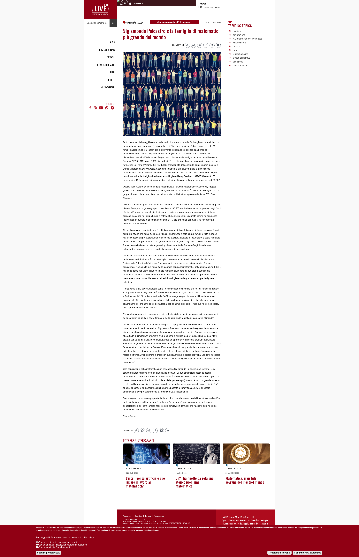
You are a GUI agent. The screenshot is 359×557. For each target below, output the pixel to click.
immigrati (237, 31)
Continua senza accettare (307, 553)
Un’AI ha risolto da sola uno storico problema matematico (195, 482)
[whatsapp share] (193, 45)
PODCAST (110, 57)
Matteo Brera (239, 42)
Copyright (138, 516)
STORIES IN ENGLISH (106, 64)
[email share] (218, 45)
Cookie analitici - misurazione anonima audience (62, 545)
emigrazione (239, 35)
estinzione (238, 62)
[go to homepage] (100, 9)
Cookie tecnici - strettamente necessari (57, 542)
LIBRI (112, 72)
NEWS (112, 42)
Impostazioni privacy (179, 523)
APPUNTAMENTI (108, 87)
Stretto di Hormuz (241, 58)
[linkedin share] (212, 45)
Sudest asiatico (240, 54)
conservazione (240, 65)
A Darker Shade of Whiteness (247, 39)
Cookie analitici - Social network (54, 547)
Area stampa (159, 516)
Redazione (127, 516)
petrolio (236, 46)
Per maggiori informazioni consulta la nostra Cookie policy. (65, 537)
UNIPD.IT (111, 80)
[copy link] (187, 45)
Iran (235, 50)
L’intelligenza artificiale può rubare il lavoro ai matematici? (145, 482)
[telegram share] (199, 45)
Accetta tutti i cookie (279, 553)
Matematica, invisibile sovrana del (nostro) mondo (244, 480)
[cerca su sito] (113, 23)
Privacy (148, 516)
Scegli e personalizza (48, 553)
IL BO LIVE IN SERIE (107, 49)
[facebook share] (205, 45)
